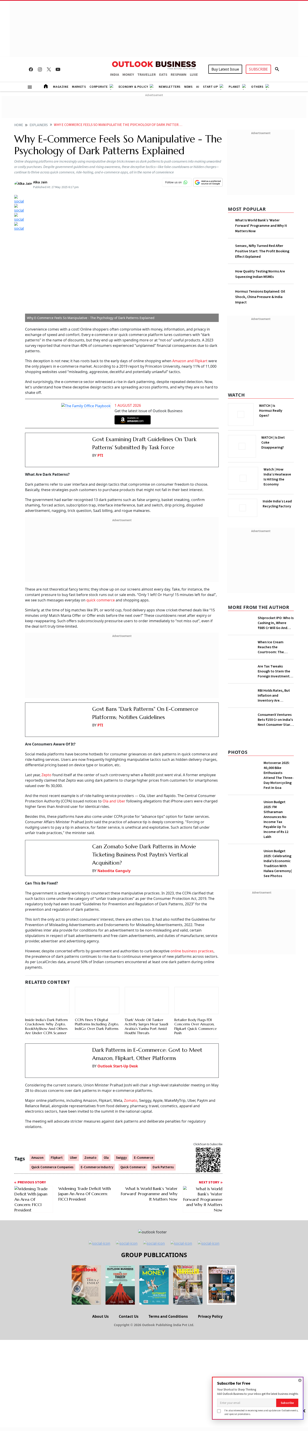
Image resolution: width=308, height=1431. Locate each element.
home (18, 125)
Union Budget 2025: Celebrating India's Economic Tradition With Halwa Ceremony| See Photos (278, 994)
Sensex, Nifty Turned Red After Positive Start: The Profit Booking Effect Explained (262, 251)
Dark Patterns (163, 1143)
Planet (234, 87)
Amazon (37, 1134)
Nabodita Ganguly (114, 857)
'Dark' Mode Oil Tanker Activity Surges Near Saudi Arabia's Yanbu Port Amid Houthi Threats (146, 1008)
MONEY (128, 74)
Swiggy (121, 1134)
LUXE (194, 74)
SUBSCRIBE (258, 69)
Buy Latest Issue (225, 69)
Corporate (99, 87)
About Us (100, 1292)
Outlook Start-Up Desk (117, 1049)
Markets (79, 87)
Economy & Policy (133, 87)
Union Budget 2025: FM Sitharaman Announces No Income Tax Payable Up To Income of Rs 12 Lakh (276, 950)
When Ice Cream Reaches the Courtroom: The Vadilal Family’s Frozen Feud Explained (276, 674)
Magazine (60, 87)
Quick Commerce (132, 1143)
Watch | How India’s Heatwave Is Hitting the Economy (277, 480)
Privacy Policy (210, 1292)
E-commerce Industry (97, 1143)
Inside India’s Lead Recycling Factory (278, 504)
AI (197, 87)
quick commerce (100, 593)
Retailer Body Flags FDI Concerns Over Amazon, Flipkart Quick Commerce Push (195, 992)
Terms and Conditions (168, 1292)
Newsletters (170, 87)
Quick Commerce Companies (52, 1143)
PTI (100, 455)
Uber (73, 1134)
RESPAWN (178, 74)
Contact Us (128, 1292)
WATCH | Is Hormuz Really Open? (278, 408)
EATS (163, 74)
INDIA (114, 74)
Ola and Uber (114, 787)
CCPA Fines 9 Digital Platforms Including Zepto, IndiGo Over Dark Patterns (97, 1011)
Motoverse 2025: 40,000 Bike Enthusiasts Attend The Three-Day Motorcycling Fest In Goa (279, 905)
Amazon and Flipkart (189, 360)
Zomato (130, 1076)
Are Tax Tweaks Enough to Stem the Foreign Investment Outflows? (274, 737)
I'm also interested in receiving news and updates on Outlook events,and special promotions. (261, 1412)
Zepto (46, 761)
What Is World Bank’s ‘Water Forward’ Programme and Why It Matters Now (261, 226)
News (188, 87)
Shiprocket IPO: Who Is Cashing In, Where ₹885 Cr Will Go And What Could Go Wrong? (276, 621)
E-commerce (143, 1134)
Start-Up (210, 87)
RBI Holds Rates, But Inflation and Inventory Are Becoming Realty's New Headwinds (274, 795)
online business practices (192, 937)
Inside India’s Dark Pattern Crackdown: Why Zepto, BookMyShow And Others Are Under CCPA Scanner (46, 997)
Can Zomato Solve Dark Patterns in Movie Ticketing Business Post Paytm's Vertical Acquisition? (144, 841)
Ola (106, 1134)
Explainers (39, 125)
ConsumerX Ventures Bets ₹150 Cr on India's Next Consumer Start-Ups (275, 843)
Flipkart (57, 1134)
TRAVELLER (146, 74)
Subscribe (287, 1403)
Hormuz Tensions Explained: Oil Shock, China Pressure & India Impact (260, 297)
